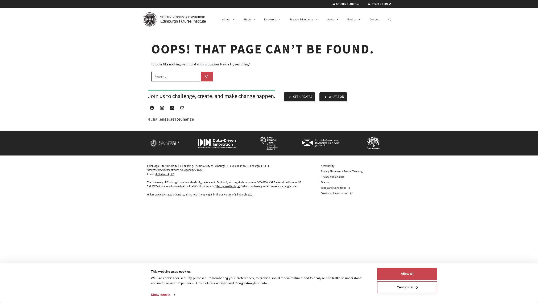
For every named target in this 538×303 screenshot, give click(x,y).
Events (351, 19)
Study (247, 19)
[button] (389, 19)
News (330, 19)
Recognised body (226, 186)
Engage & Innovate (301, 19)
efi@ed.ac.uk (162, 174)
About (226, 19)
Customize (405, 287)
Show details (160, 294)
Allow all (407, 273)
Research (270, 19)
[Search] (207, 76)
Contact (375, 19)
